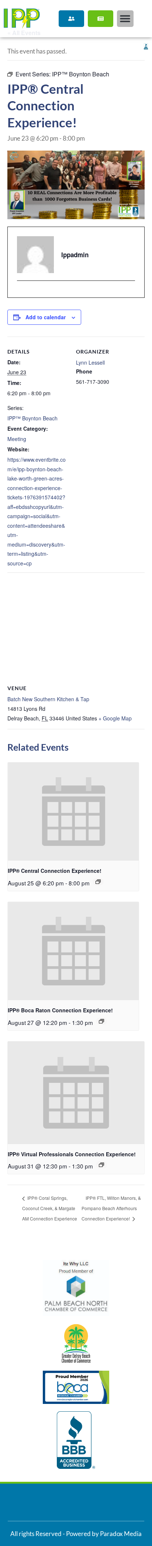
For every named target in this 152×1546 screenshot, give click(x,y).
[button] (125, 18)
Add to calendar (45, 317)
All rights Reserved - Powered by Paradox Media (76, 1534)
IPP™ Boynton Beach (32, 418)
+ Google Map (115, 718)
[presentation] (73, 811)
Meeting (16, 439)
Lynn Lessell (90, 362)
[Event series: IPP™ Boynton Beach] (98, 881)
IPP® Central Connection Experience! (54, 870)
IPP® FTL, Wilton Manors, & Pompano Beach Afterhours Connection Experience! (111, 1208)
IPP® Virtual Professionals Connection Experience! (72, 1154)
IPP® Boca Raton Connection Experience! (60, 1010)
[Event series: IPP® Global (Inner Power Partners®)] (101, 1165)
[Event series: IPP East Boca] (101, 1021)
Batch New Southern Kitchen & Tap (48, 699)
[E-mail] (21, 293)
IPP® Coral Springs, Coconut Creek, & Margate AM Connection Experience (49, 1208)
